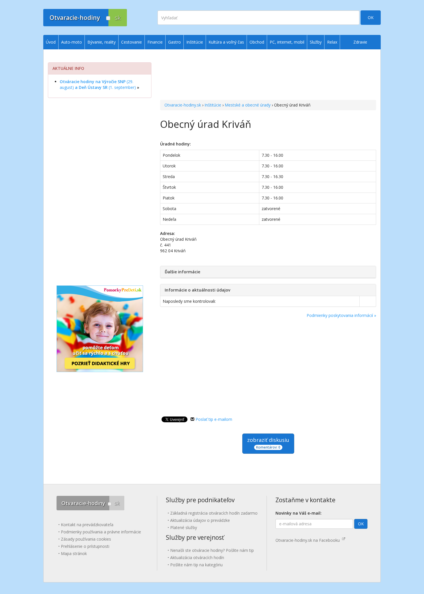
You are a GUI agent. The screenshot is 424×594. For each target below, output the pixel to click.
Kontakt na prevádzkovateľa (87, 524)
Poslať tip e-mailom (214, 419)
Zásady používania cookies (86, 539)
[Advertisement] (268, 75)
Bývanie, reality (101, 42)
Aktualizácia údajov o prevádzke (200, 520)
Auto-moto (71, 42)
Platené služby (183, 527)
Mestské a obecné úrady (248, 105)
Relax (332, 42)
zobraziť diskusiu (268, 443)
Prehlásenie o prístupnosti (85, 546)
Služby (316, 42)
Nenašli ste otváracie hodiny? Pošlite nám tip (212, 550)
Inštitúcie (213, 105)
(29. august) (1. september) (98, 84)
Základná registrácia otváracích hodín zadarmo (214, 513)
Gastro (174, 42)
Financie (155, 42)
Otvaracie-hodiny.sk (182, 105)
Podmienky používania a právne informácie (101, 532)
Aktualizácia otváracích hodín (197, 557)
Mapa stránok (74, 553)
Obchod (256, 42)
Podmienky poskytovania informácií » (341, 315)
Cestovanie (131, 42)
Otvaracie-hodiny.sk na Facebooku (308, 540)
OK (371, 17)
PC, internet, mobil (287, 42)
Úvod (51, 42)
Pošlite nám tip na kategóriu (196, 564)
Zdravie (360, 42)
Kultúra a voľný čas (226, 42)
